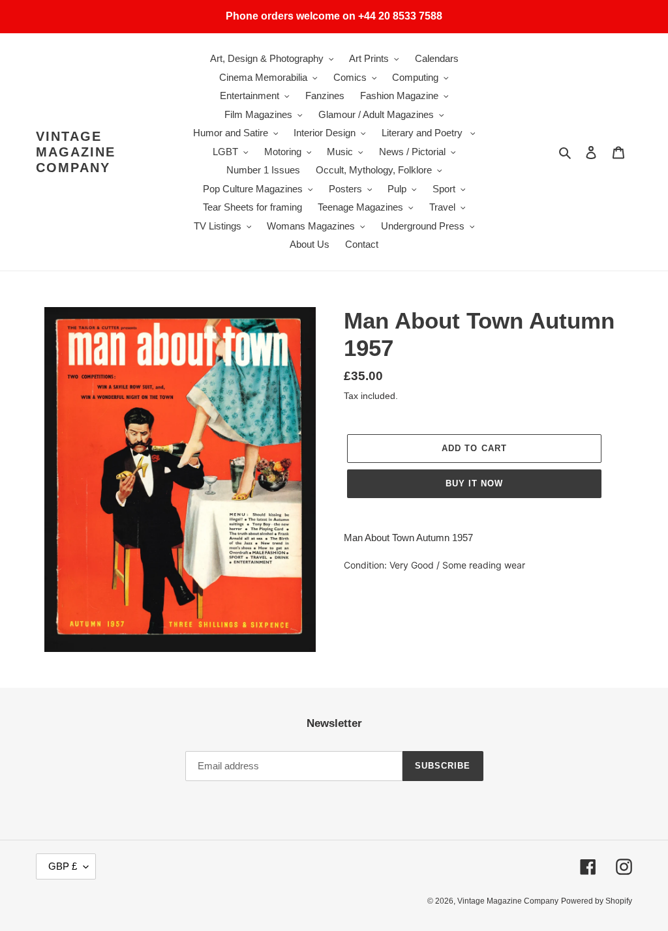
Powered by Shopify (596, 901)
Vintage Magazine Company (75, 152)
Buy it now (474, 483)
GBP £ (62, 866)
